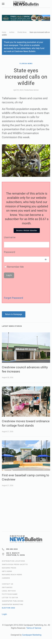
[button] (3, 4)
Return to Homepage (13, 314)
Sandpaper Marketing (31, 635)
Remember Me (15, 266)
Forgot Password (13, 297)
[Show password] (45, 259)
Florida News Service (31, 90)
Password (9, 252)
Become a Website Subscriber (26, 230)
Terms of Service (33, 628)
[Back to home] (26, 4)
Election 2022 (8, 608)
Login (4, 614)
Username (10, 237)
